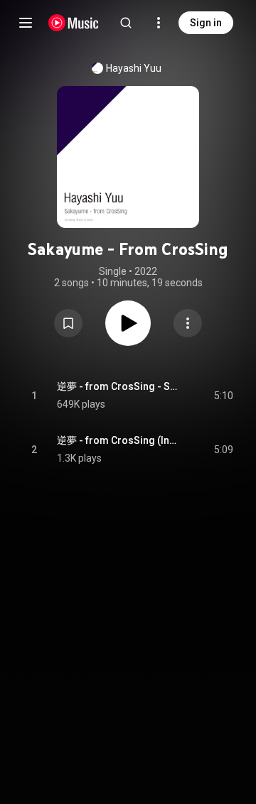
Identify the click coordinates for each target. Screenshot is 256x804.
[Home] (73, 22)
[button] (68, 323)
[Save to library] (68, 323)
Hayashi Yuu (133, 68)
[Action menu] (188, 323)
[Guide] (25, 22)
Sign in (206, 22)
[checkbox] (223, 395)
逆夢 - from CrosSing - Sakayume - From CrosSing (119, 386)
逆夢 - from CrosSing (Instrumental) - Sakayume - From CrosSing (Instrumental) (119, 440)
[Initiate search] (125, 22)
